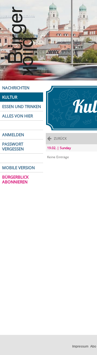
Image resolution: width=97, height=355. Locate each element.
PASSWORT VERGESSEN (13, 146)
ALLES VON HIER (17, 116)
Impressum (80, 346)
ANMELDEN (13, 134)
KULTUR (9, 97)
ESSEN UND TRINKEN (21, 106)
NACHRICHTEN (15, 87)
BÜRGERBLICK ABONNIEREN (15, 179)
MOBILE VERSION (18, 167)
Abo (93, 346)
